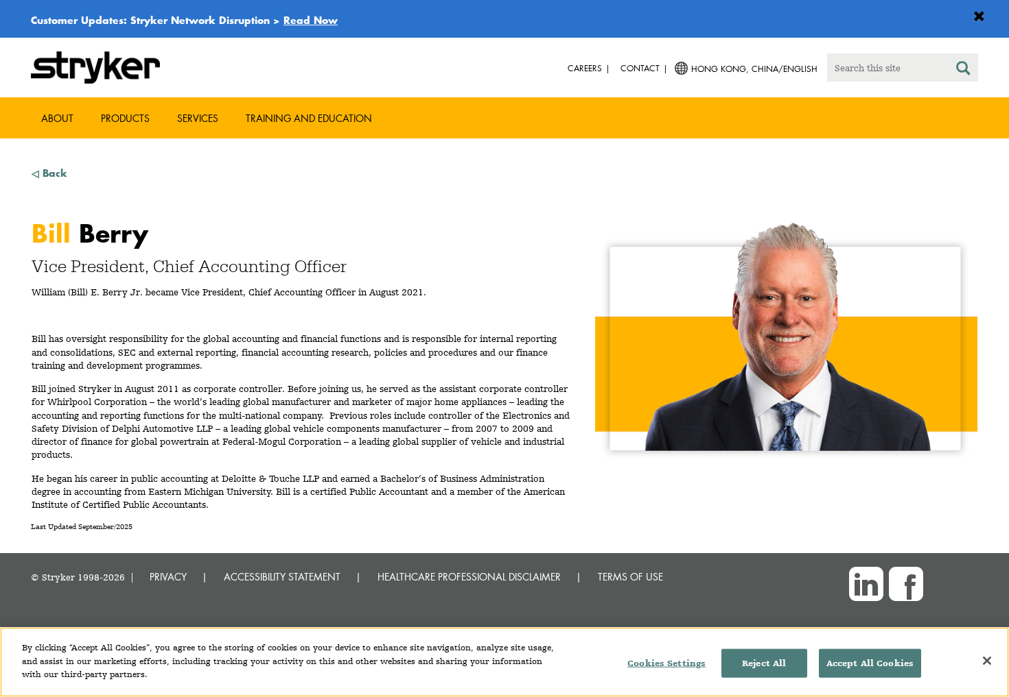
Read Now (310, 20)
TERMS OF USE (630, 576)
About (57, 118)
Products (125, 118)
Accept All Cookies (870, 663)
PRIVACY (168, 576)
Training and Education (309, 118)
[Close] (987, 661)
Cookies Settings (666, 663)
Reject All (764, 663)
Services (197, 118)
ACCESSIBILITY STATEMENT (282, 576)
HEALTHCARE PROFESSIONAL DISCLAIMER (469, 576)
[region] (504, 662)
